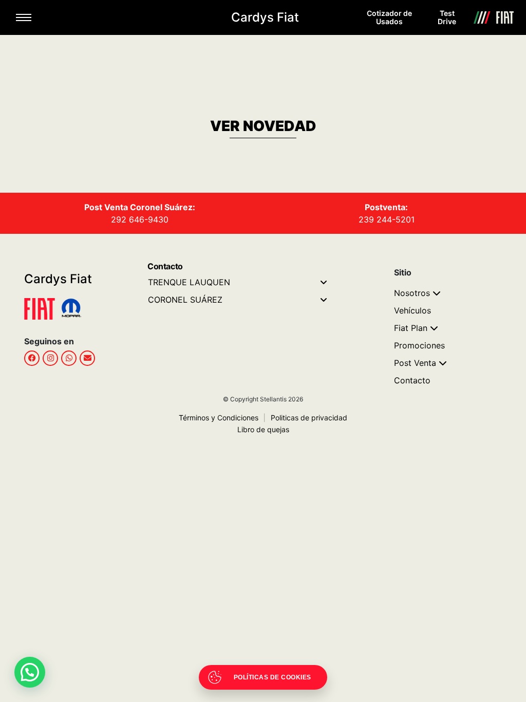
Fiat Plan (410, 328)
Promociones (419, 345)
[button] (29, 672)
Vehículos (412, 310)
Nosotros (412, 293)
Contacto (412, 380)
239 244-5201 (387, 219)
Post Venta (415, 363)
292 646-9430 (139, 219)
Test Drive (447, 17)
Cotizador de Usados (389, 17)
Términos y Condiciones (218, 417)
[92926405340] (69, 358)
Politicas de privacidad (305, 417)
